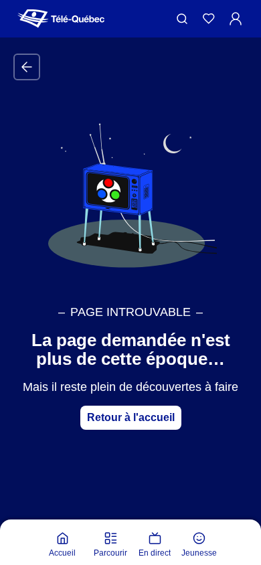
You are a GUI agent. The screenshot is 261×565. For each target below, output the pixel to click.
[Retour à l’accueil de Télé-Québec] (60, 18)
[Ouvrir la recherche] (182, 19)
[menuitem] (62, 545)
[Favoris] (209, 19)
